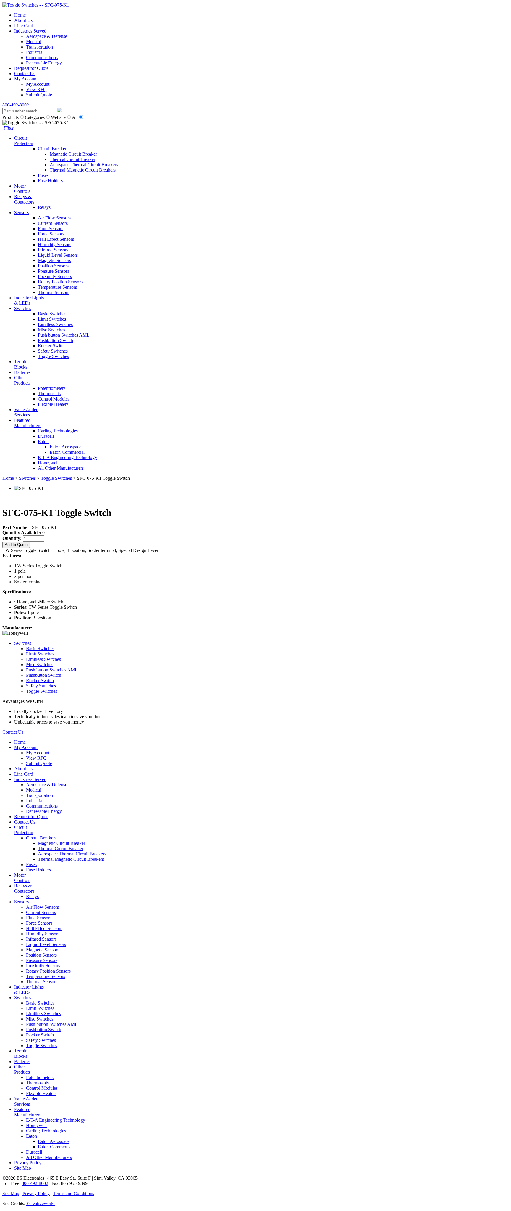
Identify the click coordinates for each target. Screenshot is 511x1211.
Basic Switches (52, 313)
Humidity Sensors (54, 244)
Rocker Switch (52, 345)
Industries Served (30, 30)
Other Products (22, 380)
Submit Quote (39, 94)
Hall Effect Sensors (56, 239)
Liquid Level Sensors (58, 255)
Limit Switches (52, 319)
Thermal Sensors (53, 292)
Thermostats (49, 393)
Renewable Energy (44, 62)
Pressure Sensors (53, 271)
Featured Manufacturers (27, 423)
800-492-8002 (15, 104)
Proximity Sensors (55, 276)
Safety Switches (53, 350)
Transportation (39, 46)
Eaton (43, 441)
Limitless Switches (55, 324)
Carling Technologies (58, 430)
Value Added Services (26, 412)
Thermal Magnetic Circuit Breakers (83, 169)
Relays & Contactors (24, 199)
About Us (23, 20)
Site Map (22, 1167)
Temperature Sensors (57, 287)
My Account (26, 78)
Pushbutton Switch (55, 340)
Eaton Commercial (67, 452)
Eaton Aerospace (65, 446)
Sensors (21, 212)
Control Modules (53, 398)
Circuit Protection (23, 140)
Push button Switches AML (64, 335)
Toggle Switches (53, 356)
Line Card (23, 25)
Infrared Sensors (53, 249)
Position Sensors (53, 265)
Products (10, 117)
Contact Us (24, 73)
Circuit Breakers (53, 148)
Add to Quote (16, 544)
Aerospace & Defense (46, 36)
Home (20, 14)
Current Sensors (53, 223)
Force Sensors (51, 233)
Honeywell (48, 462)
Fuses (43, 175)
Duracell (46, 436)
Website (58, 117)
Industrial (34, 52)
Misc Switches (51, 329)
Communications (42, 57)
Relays (44, 207)
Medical (33, 41)
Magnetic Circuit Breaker (73, 153)
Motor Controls (22, 188)
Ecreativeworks (40, 1203)
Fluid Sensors (50, 228)
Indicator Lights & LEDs (29, 300)
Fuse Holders (50, 180)
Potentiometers (51, 388)
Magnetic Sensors (54, 260)
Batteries (22, 372)
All (75, 117)
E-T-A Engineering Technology (67, 457)
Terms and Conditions (73, 1193)
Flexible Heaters (53, 404)
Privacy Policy (27, 1162)
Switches (22, 308)
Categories (35, 117)
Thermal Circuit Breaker (72, 159)
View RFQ (36, 89)
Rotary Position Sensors (60, 281)
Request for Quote (31, 68)
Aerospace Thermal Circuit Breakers (84, 164)
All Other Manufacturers (61, 468)
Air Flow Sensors (54, 217)
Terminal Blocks (22, 364)
